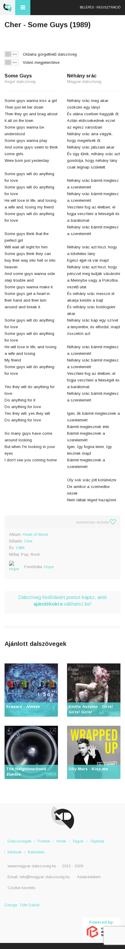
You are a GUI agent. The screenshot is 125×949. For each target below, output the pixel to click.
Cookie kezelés (21, 887)
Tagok (78, 841)
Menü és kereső (22, 7)
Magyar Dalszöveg (7, 7)
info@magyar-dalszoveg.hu (45, 877)
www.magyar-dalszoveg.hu (32, 866)
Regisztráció (108, 7)
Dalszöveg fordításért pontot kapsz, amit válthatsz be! (62, 601)
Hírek (61, 841)
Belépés (87, 7)
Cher (28, 541)
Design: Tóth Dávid (22, 905)
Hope (49, 566)
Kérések (15, 852)
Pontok (44, 841)
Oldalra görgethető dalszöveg (50, 54)
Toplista (97, 841)
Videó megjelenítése (41, 62)
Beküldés (36, 852)
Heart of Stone (35, 534)
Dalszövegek (20, 841)
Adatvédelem (89, 877)
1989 (20, 547)
